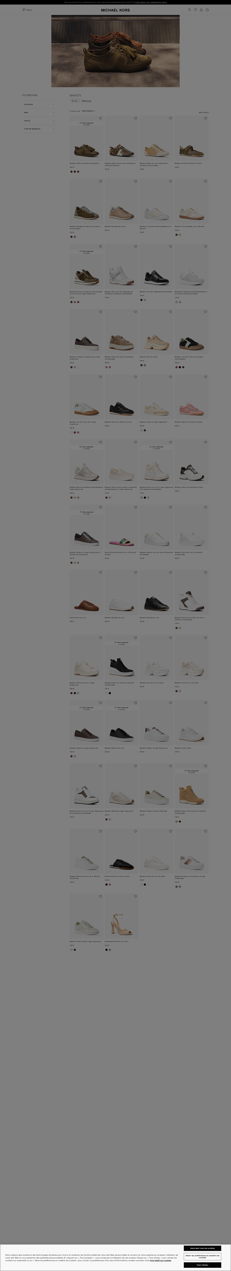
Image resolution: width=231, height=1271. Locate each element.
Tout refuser (202, 1265)
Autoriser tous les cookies (202, 1248)
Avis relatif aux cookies (160, 1260)
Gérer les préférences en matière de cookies (203, 1256)
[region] (115, 1257)
